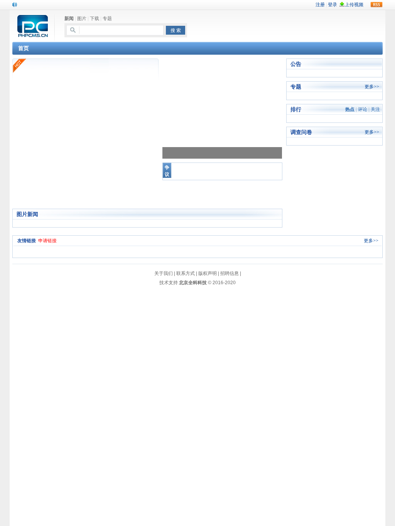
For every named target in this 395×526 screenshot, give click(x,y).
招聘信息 (229, 273)
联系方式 (185, 273)
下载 (94, 18)
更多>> (372, 86)
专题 (107, 18)
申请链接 (47, 240)
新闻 (69, 18)
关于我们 (163, 273)
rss (376, 4)
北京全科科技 (193, 282)
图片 (81, 18)
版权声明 (207, 273)
